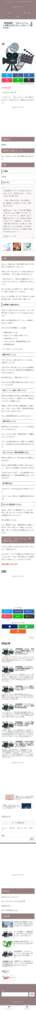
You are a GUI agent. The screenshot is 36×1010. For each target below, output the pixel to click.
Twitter (3, 906)
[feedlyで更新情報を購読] (26, 626)
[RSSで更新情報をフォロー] (18, 631)
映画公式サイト (6, 236)
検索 (2, 835)
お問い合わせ (27, 1005)
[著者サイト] (10, 626)
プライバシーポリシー (9, 1005)
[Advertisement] (18, 35)
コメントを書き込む (18, 822)
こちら (15, 910)
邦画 (4, 571)
